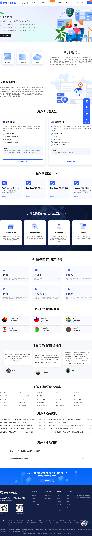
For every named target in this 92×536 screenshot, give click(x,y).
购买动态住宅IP (22, 161)
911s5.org (59, 393)
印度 (68, 508)
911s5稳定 (22, 399)
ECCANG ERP (40, 520)
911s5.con (41, 393)
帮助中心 (60, 3)
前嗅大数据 (62, 520)
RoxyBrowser (30, 520)
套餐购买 (33, 3)
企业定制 (76, 3)
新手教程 (59, 498)
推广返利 (68, 3)
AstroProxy (59, 396)
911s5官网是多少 (43, 405)
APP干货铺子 (72, 520)
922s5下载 (4, 396)
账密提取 (34, 498)
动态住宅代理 (48, 495)
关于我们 (59, 508)
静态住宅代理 (48, 498)
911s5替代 (59, 402)
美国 (68, 495)
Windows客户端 (35, 505)
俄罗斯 (68, 505)
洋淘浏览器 (19, 522)
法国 (68, 501)
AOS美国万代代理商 (25, 396)
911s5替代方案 (42, 399)
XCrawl (50, 522)
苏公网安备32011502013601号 (63, 533)
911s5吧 (77, 405)
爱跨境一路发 (83, 520)
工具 (51, 3)
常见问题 (59, 505)
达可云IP (58, 522)
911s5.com (23, 393)
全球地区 (34, 501)
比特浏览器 (20, 520)
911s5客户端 (23, 405)
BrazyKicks (78, 396)
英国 (68, 498)
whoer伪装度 (67, 522)
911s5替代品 (78, 402)
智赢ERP (10, 525)
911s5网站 (41, 402)
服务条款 (59, 511)
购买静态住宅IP (71, 161)
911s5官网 (59, 399)
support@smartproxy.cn (84, 495)
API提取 (40, 396)
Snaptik (77, 522)
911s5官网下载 (60, 405)
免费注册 (47, 480)
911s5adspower (6, 393)
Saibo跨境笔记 (52, 520)
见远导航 (10, 522)
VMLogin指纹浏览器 (31, 522)
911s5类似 (4, 399)
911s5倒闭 (4, 402)
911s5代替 (22, 402)
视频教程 (59, 501)
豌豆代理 (42, 522)
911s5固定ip (78, 399)
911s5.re (77, 393)
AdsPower (10, 520)
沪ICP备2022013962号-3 (47, 533)
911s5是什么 (5, 405)
